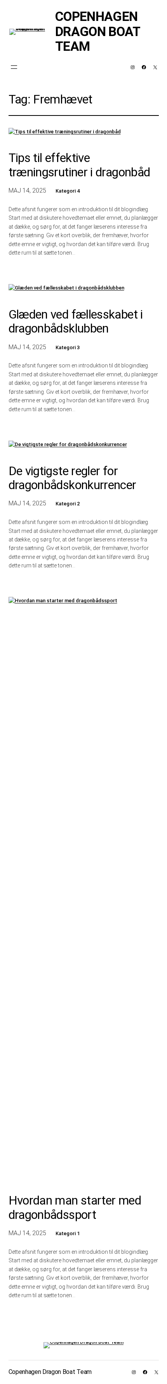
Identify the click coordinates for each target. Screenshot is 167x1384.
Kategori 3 (68, 347)
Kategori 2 (68, 504)
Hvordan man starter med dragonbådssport (75, 1208)
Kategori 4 (68, 191)
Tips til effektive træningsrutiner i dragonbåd (79, 165)
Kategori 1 (68, 1233)
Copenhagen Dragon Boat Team (97, 31)
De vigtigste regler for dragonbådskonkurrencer (72, 478)
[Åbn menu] (14, 67)
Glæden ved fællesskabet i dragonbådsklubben (76, 322)
